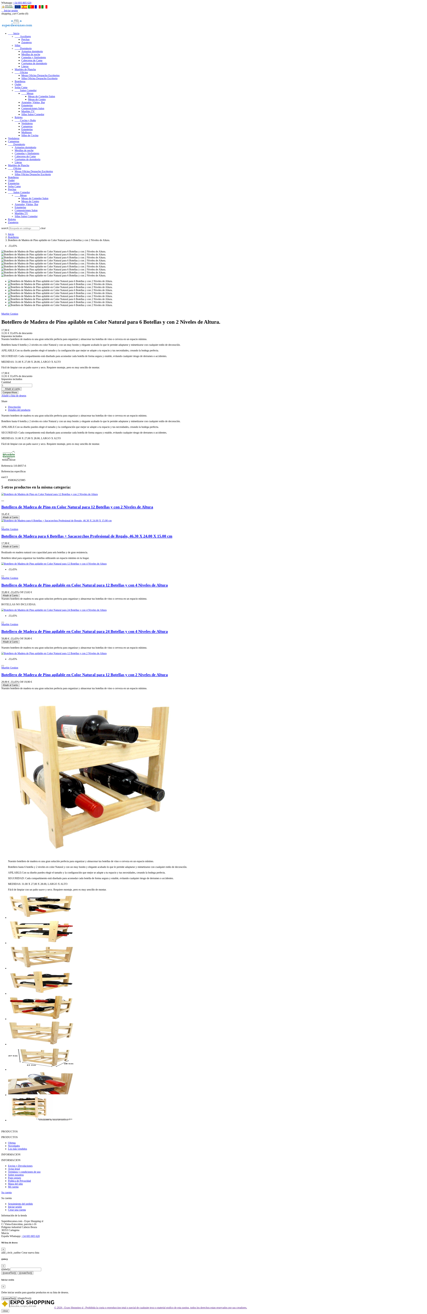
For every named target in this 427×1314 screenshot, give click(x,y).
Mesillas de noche (30, 54)
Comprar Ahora (10, 392)
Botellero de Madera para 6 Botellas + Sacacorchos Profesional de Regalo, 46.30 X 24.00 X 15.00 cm (86, 536)
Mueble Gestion (9, 313)
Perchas (25, 39)
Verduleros (27, 123)
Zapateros (26, 42)
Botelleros (20, 81)
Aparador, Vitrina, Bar (33, 102)
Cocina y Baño (25, 120)
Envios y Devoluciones (20, 1165)
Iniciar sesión (15, 1206)
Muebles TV (28, 111)
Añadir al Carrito (10, 517)
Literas (25, 66)
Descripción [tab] (14, 407)
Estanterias (27, 105)
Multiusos (26, 132)
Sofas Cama (21, 87)
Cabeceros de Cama (31, 60)
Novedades (14, 1145)
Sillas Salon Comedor (32, 114)
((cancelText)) (9, 1273)
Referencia (7, 465)
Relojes (19, 117)
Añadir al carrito (11, 389)
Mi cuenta (13, 1186)
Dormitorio (23, 48)
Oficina (21, 72)
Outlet (18, 84)
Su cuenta (6, 1192)
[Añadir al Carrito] (2, 500)
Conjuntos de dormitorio (34, 63)
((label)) (5, 1269)
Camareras (27, 126)
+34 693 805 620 (22, 2)
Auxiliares (23, 36)
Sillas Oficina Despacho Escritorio (39, 78)
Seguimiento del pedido (20, 1203)
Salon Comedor (26, 90)
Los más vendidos (17, 1148)
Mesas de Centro (37, 99)
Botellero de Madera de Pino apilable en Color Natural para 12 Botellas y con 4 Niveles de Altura (84, 585)
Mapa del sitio (15, 1183)
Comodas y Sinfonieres (33, 57)
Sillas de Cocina (29, 135)
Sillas (17, 45)
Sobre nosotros (16, 1174)
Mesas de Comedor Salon (41, 96)
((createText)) (25, 1273)
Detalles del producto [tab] (19, 410)
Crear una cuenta (17, 1209)
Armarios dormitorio (32, 51)
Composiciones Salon (32, 108)
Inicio (13, 33)
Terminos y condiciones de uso (24, 1171)
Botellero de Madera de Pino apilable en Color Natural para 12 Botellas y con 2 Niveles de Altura (84, 675)
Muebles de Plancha (25, 69)
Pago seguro (14, 1177)
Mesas (27, 93)
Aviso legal (14, 1168)
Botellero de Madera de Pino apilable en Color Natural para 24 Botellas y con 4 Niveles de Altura (84, 631)
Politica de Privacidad (19, 1180)
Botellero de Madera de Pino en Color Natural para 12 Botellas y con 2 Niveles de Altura (77, 507)
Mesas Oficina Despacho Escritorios (40, 75)
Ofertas (12, 1142)
